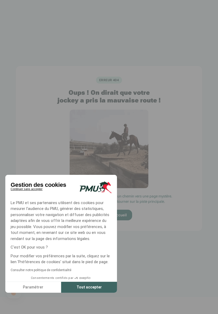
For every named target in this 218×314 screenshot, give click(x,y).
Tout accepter (89, 287)
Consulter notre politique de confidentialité (41, 270)
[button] (14, 293)
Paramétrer (33, 287)
